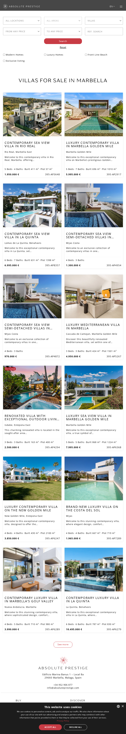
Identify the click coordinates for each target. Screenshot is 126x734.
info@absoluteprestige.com (63, 687)
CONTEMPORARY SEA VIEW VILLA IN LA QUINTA (27, 235)
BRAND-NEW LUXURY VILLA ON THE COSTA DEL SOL (92, 508)
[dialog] (63, 718)
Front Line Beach (97, 54)
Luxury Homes (55, 54)
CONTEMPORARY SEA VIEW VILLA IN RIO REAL (27, 144)
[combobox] (22, 21)
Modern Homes (15, 54)
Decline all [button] (75, 727)
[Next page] (57, 114)
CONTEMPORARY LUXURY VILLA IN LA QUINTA (92, 599)
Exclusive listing (15, 60)
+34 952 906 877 (63, 684)
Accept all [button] (50, 727)
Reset (63, 47)
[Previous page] (6, 114)
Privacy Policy (63, 720)
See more (63, 644)
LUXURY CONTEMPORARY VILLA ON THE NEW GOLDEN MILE (31, 508)
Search (63, 41)
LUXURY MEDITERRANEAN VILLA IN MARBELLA (93, 326)
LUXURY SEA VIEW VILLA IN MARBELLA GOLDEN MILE (89, 417)
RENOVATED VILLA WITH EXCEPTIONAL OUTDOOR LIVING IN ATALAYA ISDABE (32, 419)
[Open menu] (121, 6)
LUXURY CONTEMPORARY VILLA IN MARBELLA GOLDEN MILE (92, 144)
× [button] (122, 706)
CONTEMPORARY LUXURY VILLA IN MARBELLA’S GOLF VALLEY (31, 599)
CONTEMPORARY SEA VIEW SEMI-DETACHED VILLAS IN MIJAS (88, 237)
